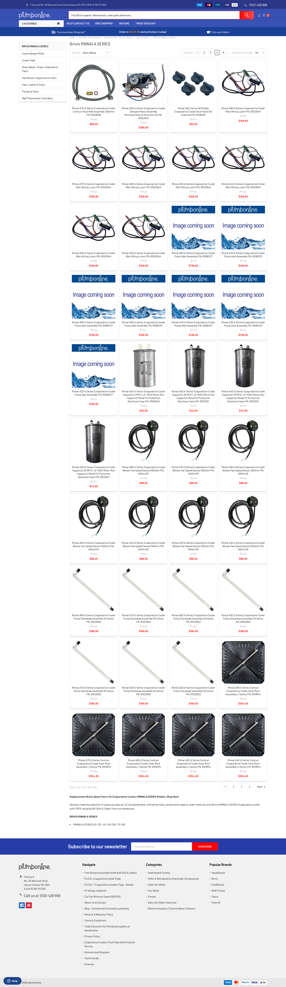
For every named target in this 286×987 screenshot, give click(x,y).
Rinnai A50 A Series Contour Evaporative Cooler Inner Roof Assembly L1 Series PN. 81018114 (193, 763)
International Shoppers (97, 952)
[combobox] (161, 15)
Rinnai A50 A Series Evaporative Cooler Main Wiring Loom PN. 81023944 (193, 185)
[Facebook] (22, 905)
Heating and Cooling (159, 872)
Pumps (152, 896)
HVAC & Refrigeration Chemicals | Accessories (173, 878)
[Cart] (264, 15)
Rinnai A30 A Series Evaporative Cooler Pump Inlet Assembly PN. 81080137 (243, 324)
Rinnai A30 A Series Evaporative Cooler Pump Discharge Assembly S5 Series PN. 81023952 (143, 691)
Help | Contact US (78, 23)
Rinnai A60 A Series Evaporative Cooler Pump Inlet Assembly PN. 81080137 (93, 324)
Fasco (215, 896)
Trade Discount (145, 23)
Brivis (215, 878)
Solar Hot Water (156, 884)
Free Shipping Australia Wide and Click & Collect (110, 872)
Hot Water (153, 890)
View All (216, 902)
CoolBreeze (218, 884)
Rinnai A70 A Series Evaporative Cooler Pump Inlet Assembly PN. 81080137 (243, 254)
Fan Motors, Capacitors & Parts (39, 77)
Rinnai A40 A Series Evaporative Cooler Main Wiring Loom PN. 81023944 (243, 185)
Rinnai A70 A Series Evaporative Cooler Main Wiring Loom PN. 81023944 (93, 185)
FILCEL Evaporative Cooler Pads (102, 878)
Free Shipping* (104, 23)
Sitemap (89, 964)
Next (260, 786)
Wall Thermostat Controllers (37, 98)
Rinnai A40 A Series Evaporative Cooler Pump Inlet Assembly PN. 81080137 (193, 324)
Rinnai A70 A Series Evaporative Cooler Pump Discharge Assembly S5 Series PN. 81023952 (143, 618)
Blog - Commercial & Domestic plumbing (106, 908)
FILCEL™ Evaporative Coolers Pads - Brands (109, 884)
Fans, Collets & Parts (33, 84)
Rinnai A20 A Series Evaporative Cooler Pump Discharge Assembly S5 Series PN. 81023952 (193, 691)
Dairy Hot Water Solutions (162, 902)
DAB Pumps (218, 890)
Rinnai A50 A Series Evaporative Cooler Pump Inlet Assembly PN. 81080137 (143, 324)
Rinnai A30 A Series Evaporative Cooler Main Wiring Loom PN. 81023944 (93, 254)
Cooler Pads (28, 60)
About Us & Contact (95, 902)
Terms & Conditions (95, 920)
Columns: (188, 52)
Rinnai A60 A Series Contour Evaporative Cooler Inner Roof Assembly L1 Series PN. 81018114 (143, 763)
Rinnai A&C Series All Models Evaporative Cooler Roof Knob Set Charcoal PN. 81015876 (193, 111)
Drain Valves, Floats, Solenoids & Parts (40, 69)
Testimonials (91, 958)
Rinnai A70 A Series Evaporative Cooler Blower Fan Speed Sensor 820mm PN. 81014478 (193, 470)
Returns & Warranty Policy (98, 914)
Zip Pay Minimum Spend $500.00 (102, 896)
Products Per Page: (242, 52)
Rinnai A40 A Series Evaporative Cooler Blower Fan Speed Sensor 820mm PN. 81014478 (143, 546)
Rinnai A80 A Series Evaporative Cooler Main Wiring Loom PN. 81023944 (243, 110)
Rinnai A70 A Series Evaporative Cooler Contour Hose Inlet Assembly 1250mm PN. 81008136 (93, 111)
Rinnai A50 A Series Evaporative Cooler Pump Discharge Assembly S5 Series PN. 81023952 (243, 618)
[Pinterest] (29, 905)
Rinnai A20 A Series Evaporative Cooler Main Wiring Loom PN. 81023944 (143, 254)
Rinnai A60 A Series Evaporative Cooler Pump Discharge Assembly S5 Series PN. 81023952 (193, 618)
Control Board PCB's (33, 53)
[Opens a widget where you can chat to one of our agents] (12, 981)
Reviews (124, 23)
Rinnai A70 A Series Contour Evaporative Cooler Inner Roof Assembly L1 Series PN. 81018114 (93, 763)
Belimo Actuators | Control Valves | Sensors (171, 908)
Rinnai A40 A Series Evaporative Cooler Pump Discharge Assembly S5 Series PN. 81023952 (93, 691)
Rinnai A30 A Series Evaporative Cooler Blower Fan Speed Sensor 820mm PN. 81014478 (193, 546)
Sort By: (76, 52)
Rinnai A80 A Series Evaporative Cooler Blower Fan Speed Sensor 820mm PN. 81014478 (143, 470)
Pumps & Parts (30, 91)
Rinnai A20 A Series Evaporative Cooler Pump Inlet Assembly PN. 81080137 (93, 393)
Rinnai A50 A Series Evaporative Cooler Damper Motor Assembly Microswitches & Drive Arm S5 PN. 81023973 (143, 113)
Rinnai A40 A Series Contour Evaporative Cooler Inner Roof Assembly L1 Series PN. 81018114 (243, 763)
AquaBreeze (218, 872)
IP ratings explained (95, 890)
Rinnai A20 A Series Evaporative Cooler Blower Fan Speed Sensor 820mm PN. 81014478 (243, 546)
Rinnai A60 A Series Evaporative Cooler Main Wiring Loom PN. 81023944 (143, 185)
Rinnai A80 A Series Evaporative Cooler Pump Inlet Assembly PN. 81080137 (193, 254)
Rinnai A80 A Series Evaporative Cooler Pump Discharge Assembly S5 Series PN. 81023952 (93, 618)
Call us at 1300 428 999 (42, 895)
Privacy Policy (92, 936)
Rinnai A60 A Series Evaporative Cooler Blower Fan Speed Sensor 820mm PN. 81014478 (243, 470)
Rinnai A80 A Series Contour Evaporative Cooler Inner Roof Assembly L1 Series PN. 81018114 (243, 691)
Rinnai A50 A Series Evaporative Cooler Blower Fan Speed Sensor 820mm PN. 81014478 (93, 546)
